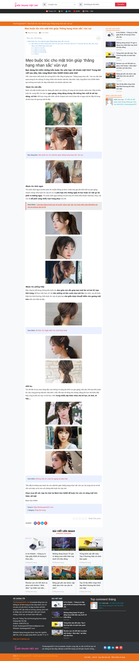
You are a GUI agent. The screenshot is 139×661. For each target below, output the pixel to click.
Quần (78, 11)
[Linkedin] (113, 648)
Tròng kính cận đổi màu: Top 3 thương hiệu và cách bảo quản (90, 556)
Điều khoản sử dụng (118, 657)
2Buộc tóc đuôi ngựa (40, 50)
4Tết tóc (36, 54)
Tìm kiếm (120, 4)
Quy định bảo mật (104, 657)
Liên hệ (94, 657)
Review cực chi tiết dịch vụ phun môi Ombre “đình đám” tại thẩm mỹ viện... (36, 585)
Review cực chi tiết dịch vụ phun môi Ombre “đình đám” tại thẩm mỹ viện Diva (126, 66)
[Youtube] (117, 648)
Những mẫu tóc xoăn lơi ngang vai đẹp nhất (51, 479)
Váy (69, 11)
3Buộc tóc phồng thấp (40, 52)
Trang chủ (52, 11)
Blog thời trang (32, 33)
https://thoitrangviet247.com (43, 507)
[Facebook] (105, 648)
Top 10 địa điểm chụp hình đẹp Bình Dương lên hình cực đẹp (90, 585)
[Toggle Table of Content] (97, 38)
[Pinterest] (121, 648)
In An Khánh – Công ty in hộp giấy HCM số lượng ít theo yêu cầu (126, 35)
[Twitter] (109, 648)
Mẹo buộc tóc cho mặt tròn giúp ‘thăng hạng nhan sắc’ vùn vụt (48, 41)
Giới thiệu (87, 657)
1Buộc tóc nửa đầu (39, 48)
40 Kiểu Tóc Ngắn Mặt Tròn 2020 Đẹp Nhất (51, 330)
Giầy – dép (89, 11)
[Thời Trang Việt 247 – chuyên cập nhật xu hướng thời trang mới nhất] (25, 4)
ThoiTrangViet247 (19, 24)
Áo (62, 11)
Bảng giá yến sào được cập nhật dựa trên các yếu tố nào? (64, 585)
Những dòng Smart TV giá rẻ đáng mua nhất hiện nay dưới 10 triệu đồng (63, 556)
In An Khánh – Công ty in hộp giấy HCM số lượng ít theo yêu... (36, 556)
